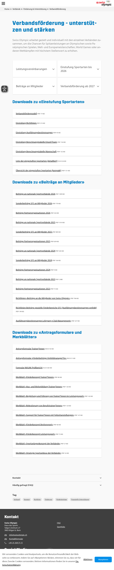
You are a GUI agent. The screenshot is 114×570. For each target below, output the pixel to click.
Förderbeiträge (61, 499)
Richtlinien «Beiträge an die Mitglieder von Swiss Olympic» (43, 298)
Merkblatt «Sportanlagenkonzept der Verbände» (38, 443)
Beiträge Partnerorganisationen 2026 (33, 212)
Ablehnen (87, 559)
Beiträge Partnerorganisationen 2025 (33, 241)
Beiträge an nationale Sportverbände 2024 (35, 250)
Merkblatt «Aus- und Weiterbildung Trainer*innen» (39, 386)
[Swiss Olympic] (104, 3)
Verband (17, 499)
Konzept (27, 499)
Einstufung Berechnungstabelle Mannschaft (36, 151)
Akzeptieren (103, 559)
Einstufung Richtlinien (26, 123)
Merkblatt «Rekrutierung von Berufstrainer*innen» (39, 405)
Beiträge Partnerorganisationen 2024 (33, 269)
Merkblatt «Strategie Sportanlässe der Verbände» (38, 452)
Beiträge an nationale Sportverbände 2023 (35, 279)
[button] (3, 2)
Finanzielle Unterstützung (80, 499)
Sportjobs (61, 527)
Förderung (48, 499)
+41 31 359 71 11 (16, 542)
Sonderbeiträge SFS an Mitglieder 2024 (34, 260)
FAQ (58, 523)
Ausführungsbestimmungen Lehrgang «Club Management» (43, 320)
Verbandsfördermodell (26, 113)
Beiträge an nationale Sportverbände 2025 (35, 222)
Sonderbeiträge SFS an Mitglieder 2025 (34, 231)
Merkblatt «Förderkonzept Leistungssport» (35, 434)
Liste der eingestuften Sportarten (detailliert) (37, 160)
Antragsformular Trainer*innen (30, 348)
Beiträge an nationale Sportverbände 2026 (35, 193)
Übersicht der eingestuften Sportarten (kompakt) (38, 170)
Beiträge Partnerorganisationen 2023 (33, 288)
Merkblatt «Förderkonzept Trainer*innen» (35, 377)
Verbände (16, 9)
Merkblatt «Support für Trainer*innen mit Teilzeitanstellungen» (45, 415)
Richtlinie (37, 499)
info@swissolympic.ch (18, 535)
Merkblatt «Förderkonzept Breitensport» (34, 424)
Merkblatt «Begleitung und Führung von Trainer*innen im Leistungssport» (50, 396)
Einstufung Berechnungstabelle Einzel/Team (36, 141)
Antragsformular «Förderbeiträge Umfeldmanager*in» (41, 358)
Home (7, 9)
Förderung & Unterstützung (35, 9)
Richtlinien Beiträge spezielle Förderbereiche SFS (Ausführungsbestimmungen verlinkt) (56, 307)
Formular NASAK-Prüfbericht (29, 367)
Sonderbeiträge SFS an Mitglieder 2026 (34, 203)
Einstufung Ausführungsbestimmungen (34, 132)
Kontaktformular (16, 539)
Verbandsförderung (57, 9)
